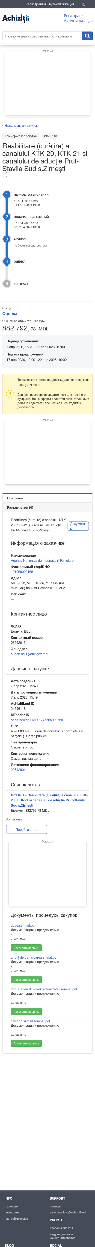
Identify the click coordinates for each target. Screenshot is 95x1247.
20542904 (18, 769)
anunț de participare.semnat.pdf (34, 957)
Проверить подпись (26, 948)
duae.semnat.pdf (23, 925)
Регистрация (36, 4)
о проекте (11, 1206)
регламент (12, 1212)
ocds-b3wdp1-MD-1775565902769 (37, 719)
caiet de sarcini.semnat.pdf (30, 1021)
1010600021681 (23, 571)
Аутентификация (61, 4)
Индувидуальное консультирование (62, 1236)
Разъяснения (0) (20, 507)
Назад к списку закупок (21, 125)
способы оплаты (61, 1228)
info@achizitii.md (74, 1212)
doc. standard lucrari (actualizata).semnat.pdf (44, 989)
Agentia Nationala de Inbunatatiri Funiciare (42, 560)
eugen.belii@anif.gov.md (29, 653)
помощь (55, 1206)
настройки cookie (16, 1218)
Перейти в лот (26, 829)
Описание (15, 498)
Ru (83, 4)
